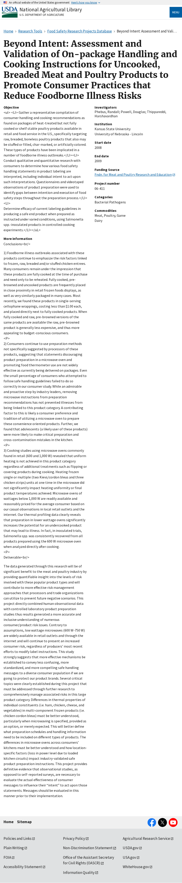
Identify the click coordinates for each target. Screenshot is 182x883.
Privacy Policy (74, 838)
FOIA (7, 857)
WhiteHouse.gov (136, 866)
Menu (175, 12)
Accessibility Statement (23, 866)
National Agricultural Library (51, 9)
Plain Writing (14, 847)
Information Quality (79, 872)
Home (9, 821)
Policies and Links (18, 838)
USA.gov (129, 857)
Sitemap (24, 821)
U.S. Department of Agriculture (42, 15)
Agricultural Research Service (146, 838)
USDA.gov (130, 847)
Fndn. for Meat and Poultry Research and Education (133, 174)
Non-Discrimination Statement (88, 847)
